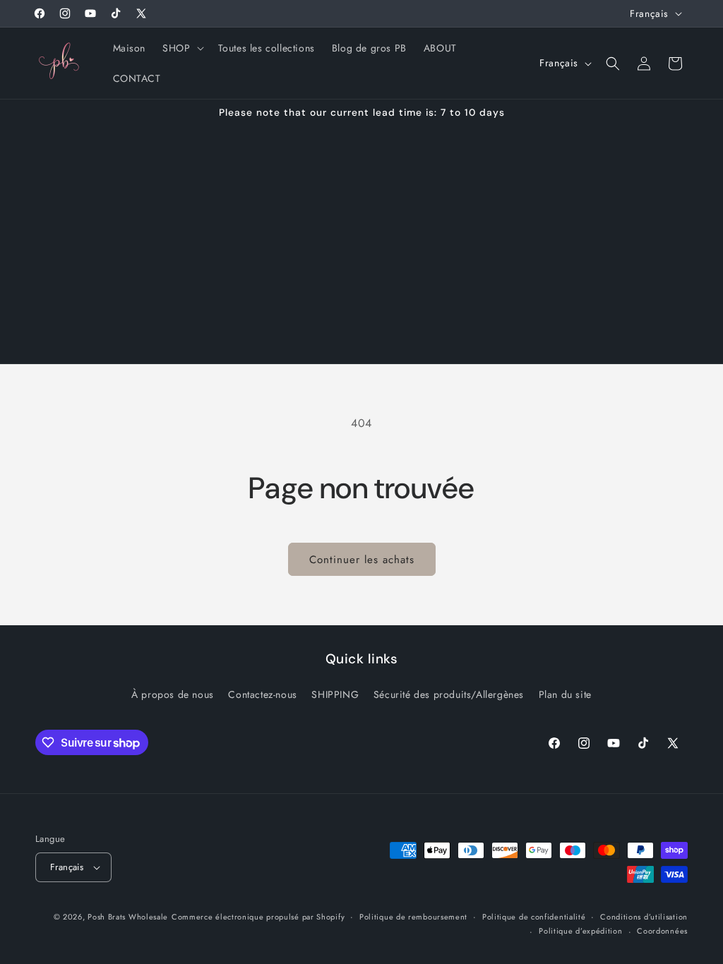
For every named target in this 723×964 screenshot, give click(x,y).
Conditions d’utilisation (644, 916)
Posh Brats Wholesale (128, 916)
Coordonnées (662, 930)
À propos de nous (172, 694)
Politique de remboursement (413, 916)
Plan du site (565, 694)
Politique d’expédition (580, 930)
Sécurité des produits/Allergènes (449, 694)
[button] (181, 48)
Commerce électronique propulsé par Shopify (258, 916)
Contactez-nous (262, 694)
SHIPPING (335, 694)
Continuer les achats (361, 559)
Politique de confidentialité (534, 916)
